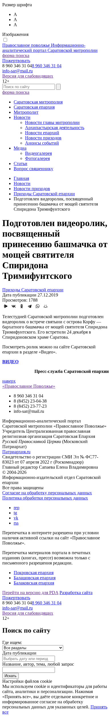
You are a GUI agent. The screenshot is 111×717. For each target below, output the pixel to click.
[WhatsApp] (37, 306)
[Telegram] (29, 306)
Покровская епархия (34, 572)
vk (16, 517)
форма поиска (15, 55)
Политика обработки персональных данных (45, 497)
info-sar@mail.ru (17, 70)
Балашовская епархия (35, 577)
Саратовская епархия (34, 107)
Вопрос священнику (33, 168)
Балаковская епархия (34, 582)
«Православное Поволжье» (28, 386)
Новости (22, 117)
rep (16, 507)
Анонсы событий (42, 143)
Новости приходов (43, 137)
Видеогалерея (38, 153)
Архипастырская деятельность (54, 127)
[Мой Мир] (45, 306)
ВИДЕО (10, 361)
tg (15, 512)
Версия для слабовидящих (27, 76)
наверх (9, 381)
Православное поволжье (50, 48)
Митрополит (26, 112)
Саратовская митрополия (38, 101)
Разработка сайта (75, 592)
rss (16, 523)
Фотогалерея (37, 158)
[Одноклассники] (21, 306)
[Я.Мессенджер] (5, 306)
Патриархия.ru (16, 451)
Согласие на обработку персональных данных (47, 492)
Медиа (20, 148)
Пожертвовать (16, 60)
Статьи (20, 163)
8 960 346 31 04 (46, 65)
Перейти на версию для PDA (30, 592)
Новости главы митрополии (52, 122)
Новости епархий (42, 132)
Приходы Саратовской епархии (32, 289)
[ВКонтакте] (13, 306)
